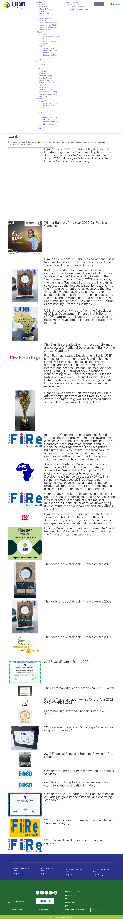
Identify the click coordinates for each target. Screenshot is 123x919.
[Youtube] (51, 893)
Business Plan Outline (77, 7)
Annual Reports (48, 48)
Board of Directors (45, 11)
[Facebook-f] (37, 893)
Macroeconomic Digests (51, 36)
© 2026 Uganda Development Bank (61, 917)
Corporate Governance (47, 16)
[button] (46, 66)
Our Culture (43, 7)
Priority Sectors (44, 30)
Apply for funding (72, 2)
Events (41, 59)
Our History (43, 4)
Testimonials (40, 64)
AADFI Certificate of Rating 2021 (67, 661)
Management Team (46, 13)
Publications (40, 32)
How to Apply (74, 4)
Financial (42, 20)
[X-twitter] (42, 893)
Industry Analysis (49, 39)
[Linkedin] (46, 893)
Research (42, 34)
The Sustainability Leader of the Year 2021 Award (79, 688)
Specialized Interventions (48, 27)
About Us (39, 2)
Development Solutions (44, 18)
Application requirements (79, 9)
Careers (38, 62)
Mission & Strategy (46, 9)
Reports (42, 46)
